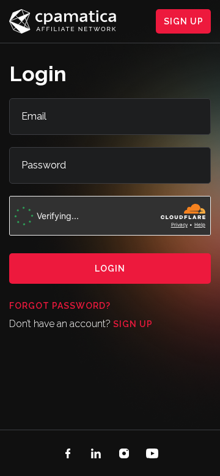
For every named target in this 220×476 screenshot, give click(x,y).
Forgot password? (60, 306)
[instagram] (124, 453)
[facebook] (68, 453)
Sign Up (184, 21)
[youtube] (152, 453)
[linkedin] (96, 453)
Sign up (133, 324)
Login (110, 268)
